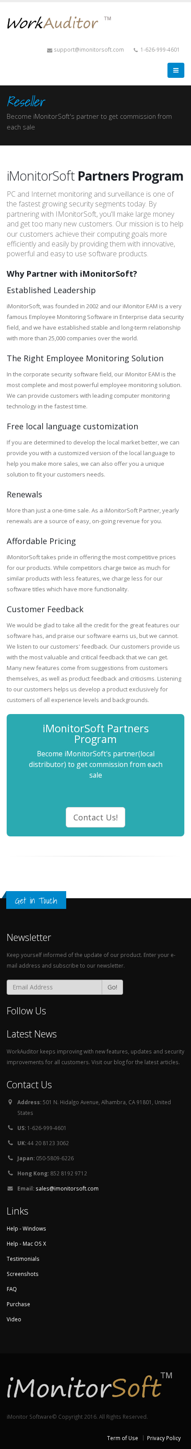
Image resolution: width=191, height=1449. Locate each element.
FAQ (12, 1288)
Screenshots (23, 1273)
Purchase (18, 1304)
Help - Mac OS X (26, 1243)
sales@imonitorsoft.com (67, 1188)
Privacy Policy (164, 1437)
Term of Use (122, 1437)
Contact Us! (95, 817)
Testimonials (23, 1258)
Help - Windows (26, 1228)
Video (14, 1319)
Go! (112, 987)
